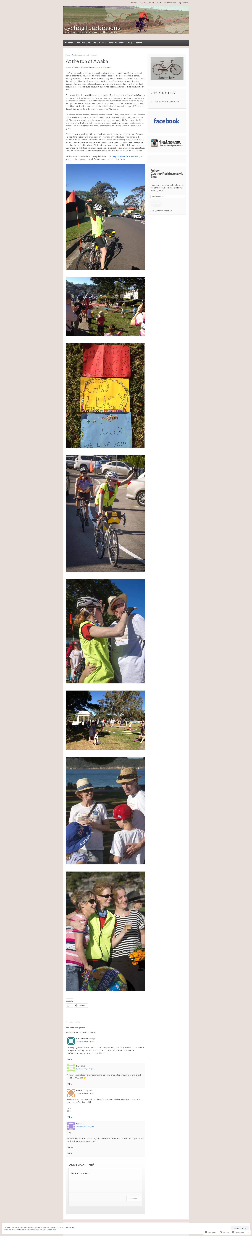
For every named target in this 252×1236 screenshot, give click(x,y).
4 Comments (106, 67)
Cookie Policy (51, 1229)
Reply (69, 1059)
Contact (185, 3)
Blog (179, 3)
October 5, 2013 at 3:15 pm (85, 1093)
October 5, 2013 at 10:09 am (85, 1069)
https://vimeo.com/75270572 (125, 156)
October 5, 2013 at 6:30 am (85, 1041)
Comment (133, 1198)
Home (68, 55)
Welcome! (134, 3)
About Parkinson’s (170, 3)
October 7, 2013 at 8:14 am (85, 1127)
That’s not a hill (74, 1022)
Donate (159, 3)
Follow (156, 204)
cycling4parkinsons (93, 67)
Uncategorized (77, 55)
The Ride (151, 3)
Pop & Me (143, 3)
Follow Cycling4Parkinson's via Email (167, 173)
